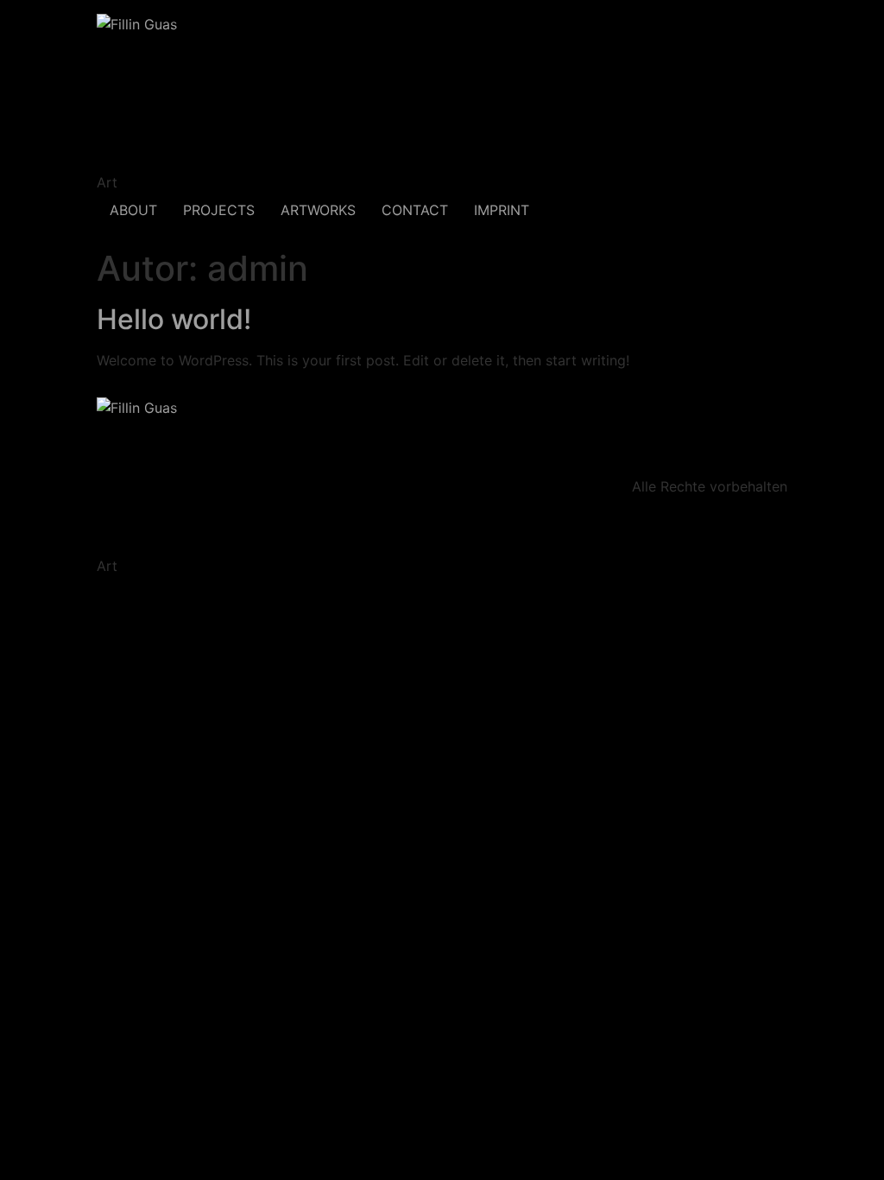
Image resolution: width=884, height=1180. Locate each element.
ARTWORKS (318, 210)
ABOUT (133, 210)
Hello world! (174, 319)
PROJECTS (219, 210)
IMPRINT (501, 210)
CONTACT (415, 210)
